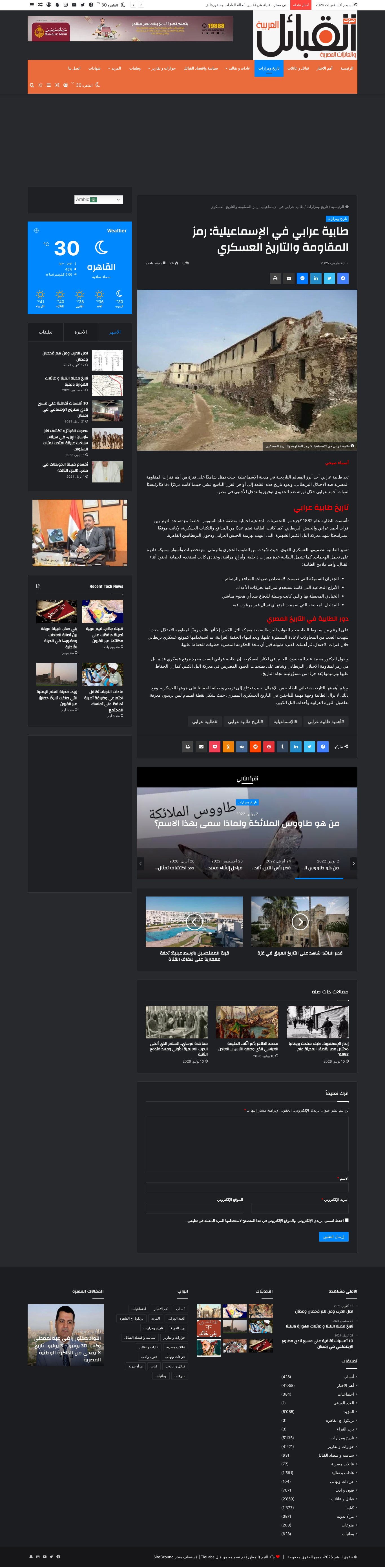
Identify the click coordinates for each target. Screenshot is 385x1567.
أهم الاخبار (325, 68)
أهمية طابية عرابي (324, 721)
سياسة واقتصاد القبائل (201, 68)
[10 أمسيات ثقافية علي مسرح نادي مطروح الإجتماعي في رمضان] (107, 410)
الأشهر (115, 332)
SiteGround (164, 1557)
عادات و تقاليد (239, 68)
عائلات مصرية (342, 1464)
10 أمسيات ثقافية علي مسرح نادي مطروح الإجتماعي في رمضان (63, 409)
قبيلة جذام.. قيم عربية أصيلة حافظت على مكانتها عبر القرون (104, 635)
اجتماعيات (346, 1394)
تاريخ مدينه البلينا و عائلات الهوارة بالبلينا (66, 381)
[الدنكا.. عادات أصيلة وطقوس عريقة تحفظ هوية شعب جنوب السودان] (209, 1311)
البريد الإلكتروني (335, 1199)
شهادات (94, 68)
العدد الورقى (343, 1403)
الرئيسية (346, 68)
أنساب (349, 1376)
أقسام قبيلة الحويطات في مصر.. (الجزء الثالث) (65, 467)
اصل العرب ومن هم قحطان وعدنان (65, 356)
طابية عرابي (203, 721)
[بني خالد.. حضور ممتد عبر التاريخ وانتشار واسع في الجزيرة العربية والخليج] (209, 1328)
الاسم (343, 1178)
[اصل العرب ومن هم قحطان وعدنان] (107, 360)
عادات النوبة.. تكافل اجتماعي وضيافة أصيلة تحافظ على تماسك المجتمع (103, 701)
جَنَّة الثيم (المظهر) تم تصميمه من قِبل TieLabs (238, 1557)
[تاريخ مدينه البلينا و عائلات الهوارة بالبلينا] (107, 385)
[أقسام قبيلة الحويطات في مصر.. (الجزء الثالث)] (107, 471)
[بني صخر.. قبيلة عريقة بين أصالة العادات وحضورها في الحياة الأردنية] (56, 611)
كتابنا (350, 1507)
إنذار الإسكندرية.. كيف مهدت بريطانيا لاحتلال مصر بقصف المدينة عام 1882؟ (319, 1049)
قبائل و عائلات (298, 68)
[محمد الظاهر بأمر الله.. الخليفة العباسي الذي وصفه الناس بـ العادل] (247, 1022)
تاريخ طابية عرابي (244, 721)
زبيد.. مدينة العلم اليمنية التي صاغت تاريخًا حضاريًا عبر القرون (57, 698)
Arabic (83, 199)
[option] (247, 823)
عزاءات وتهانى (342, 1481)
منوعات (348, 1525)
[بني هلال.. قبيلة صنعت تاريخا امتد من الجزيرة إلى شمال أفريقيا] (261, 1311)
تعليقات (45, 332)
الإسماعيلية (284, 721)
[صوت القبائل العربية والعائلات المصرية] (305, 36)
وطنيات (135, 68)
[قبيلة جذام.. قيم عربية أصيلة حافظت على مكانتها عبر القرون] (102, 611)
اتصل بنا (74, 68)
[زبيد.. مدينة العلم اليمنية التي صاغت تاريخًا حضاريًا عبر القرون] (56, 674)
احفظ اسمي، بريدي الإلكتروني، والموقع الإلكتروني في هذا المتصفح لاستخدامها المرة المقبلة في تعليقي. (265, 1220)
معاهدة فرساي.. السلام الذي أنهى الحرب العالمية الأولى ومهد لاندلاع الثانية (179, 1049)
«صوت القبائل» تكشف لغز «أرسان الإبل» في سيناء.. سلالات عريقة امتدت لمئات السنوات (65, 440)
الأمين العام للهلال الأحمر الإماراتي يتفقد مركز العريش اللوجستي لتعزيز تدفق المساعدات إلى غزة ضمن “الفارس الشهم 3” (69, 1345)
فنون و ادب (344, 1490)
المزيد (116, 68)
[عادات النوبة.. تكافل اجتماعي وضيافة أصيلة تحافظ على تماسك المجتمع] (102, 674)
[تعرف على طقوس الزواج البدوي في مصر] (235, 1346)
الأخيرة (81, 332)
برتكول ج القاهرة (340, 1420)
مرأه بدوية (345, 1516)
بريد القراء (345, 1429)
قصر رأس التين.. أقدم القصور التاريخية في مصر (247, 823)
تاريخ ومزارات (269, 68)
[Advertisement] (192, 138)
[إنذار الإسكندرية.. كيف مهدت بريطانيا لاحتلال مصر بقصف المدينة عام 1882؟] (318, 1022)
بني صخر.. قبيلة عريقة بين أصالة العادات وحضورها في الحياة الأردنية (234, 5)
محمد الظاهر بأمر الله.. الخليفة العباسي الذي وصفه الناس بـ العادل (248, 1046)
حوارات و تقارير (164, 68)
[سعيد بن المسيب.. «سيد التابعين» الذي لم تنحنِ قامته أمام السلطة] (209, 1348)
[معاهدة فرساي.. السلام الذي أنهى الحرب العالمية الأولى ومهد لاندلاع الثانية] (177, 1022)
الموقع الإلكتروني (230, 1199)
